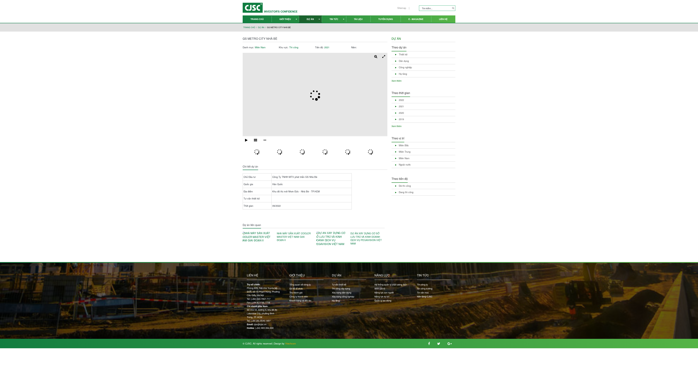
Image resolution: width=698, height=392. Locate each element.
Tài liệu (358, 19)
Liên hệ (443, 19)
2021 (326, 47)
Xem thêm (397, 80)
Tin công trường (424, 288)
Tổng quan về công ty (300, 284)
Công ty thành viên (298, 296)
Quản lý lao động (382, 300)
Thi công (293, 47)
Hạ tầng (336, 300)
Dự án (310, 19)
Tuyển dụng (385, 19)
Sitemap (401, 8)
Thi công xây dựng (341, 288)
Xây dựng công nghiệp (343, 296)
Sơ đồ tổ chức (296, 288)
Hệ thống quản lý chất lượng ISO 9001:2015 (390, 286)
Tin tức (334, 19)
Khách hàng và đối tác (300, 300)
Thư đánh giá (295, 292)
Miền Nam (260, 47)
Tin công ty (422, 284)
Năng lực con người (384, 292)
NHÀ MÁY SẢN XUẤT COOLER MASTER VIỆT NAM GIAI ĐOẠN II (294, 237)
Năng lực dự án (382, 296)
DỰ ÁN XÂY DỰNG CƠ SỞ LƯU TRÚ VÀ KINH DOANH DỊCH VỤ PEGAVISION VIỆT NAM (366, 238)
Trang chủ (257, 19)
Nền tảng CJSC (424, 296)
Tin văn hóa (423, 292)
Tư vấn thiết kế (339, 284)
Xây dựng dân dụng (341, 292)
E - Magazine (415, 19)
